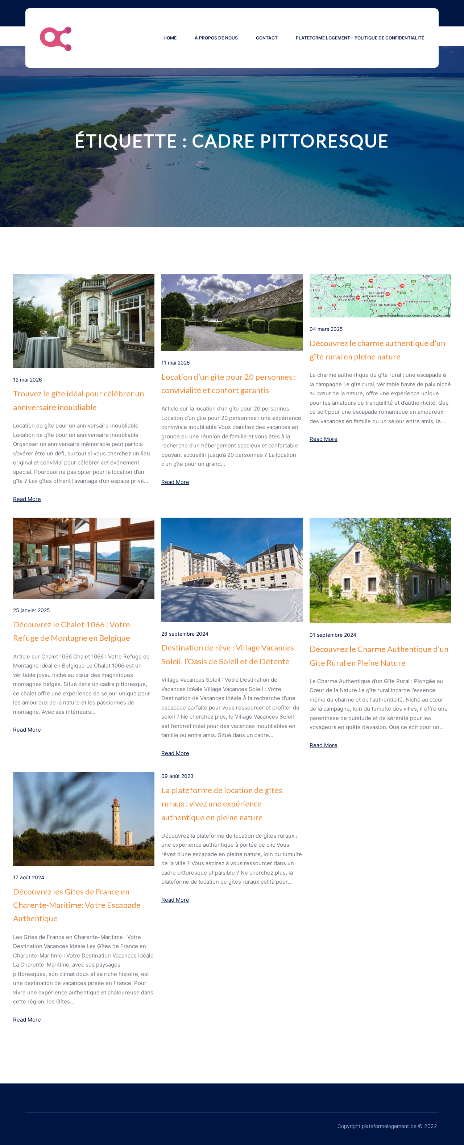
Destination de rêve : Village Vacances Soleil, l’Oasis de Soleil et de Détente (227, 654)
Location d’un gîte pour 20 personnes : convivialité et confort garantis (228, 383)
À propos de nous (216, 38)
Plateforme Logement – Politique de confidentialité (360, 38)
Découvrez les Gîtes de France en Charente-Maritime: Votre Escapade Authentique (77, 905)
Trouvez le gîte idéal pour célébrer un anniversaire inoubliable (78, 400)
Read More (27, 499)
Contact (267, 38)
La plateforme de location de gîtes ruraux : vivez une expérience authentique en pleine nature (221, 803)
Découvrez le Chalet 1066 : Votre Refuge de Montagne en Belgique (71, 631)
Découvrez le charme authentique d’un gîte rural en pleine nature (377, 349)
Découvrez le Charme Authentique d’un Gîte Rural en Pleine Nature (379, 655)
